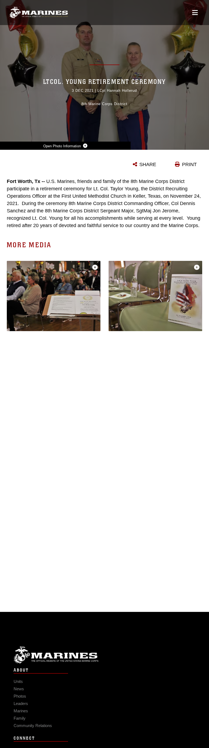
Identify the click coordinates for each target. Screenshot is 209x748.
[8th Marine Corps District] (39, 13)
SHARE (147, 164)
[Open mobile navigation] (194, 12)
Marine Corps (104, 655)
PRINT (189, 164)
